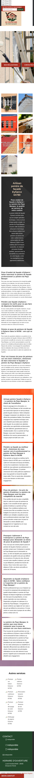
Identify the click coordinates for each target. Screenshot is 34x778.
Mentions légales (27, 773)
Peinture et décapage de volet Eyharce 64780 (11, 707)
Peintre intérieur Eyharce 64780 (19, 683)
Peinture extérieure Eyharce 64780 (11, 695)
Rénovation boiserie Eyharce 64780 (21, 695)
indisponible (8, 1)
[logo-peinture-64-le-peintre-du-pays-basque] (11, 18)
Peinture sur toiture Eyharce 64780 (10, 684)
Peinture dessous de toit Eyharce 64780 (20, 706)
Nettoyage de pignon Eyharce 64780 (11, 720)
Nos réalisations (11, 65)
